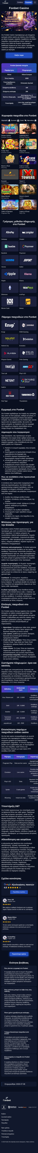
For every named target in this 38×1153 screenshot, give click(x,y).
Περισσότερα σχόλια (19, 954)
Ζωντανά (13, 120)
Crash (22, 120)
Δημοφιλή (5, 120)
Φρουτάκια (30, 120)
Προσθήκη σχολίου (19, 892)
